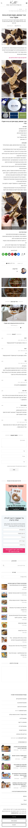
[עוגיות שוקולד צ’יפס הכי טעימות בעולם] (5, 758)
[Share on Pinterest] (12, 254)
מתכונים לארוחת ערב (22, 702)
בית (26, 9)
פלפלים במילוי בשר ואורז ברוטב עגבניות (18, 645)
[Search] (1, 3)
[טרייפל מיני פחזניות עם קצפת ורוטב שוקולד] (14, 313)
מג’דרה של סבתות (22, 630)
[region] (14, 817)
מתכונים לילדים (23, 718)
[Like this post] (12, 263)
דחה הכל (14, 824)
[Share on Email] (9, 254)
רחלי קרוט (17, 25)
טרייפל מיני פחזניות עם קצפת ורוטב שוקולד (14, 323)
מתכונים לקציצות (23, 730)
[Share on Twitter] (15, 254)
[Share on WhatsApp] (6, 254)
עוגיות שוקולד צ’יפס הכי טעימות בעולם (18, 600)
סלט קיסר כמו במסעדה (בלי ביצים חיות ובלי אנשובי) (20, 765)
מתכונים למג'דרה (23, 726)
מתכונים (20, 9)
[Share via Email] (6, 263)
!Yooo (25, 800)
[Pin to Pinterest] (8, 263)
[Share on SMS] (3, 254)
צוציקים (25, 796)
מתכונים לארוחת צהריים (21, 699)
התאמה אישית (14, 820)
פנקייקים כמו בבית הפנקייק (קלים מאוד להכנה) (20, 747)
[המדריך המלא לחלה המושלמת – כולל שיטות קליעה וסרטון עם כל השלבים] (5, 785)
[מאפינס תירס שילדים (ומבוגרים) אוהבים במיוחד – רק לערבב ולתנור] (5, 776)
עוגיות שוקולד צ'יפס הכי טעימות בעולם (18, 714)
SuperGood (24, 804)
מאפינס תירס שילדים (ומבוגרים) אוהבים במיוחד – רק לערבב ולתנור (19, 775)
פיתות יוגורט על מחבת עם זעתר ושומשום (18, 593)
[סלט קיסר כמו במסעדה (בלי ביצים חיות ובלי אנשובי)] (5, 767)
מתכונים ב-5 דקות (22, 722)
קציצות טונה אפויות (22, 623)
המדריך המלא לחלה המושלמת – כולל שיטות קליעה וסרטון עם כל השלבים (19, 784)
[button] (14, 105)
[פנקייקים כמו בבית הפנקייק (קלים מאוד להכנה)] (5, 749)
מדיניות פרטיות (14, 813)
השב (2, 338)
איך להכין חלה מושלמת (21, 734)
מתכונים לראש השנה (22, 706)
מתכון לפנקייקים (23, 710)
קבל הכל (14, 816)
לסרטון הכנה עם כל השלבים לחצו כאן (18, 57)
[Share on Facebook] (18, 254)
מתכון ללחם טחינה (22, 738)
